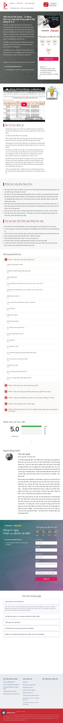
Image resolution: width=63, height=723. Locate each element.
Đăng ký (46, 579)
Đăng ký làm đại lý (28, 687)
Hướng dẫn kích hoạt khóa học (11, 694)
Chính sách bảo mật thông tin (31, 695)
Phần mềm (19, 3)
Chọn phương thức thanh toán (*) (44, 570)
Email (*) (37, 547)
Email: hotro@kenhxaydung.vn (11, 684)
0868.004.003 (11, 713)
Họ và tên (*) (39, 539)
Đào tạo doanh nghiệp (27, 8)
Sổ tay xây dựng (30, 3)
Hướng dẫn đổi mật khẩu (9, 691)
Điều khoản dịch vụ (28, 692)
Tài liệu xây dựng (14, 8)
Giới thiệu (25, 682)
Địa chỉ (37, 561)
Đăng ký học (48, 59)
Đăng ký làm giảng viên (29, 685)
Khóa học (12, 3)
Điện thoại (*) (39, 554)
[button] (31, 259)
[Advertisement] (31, 653)
